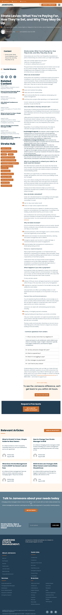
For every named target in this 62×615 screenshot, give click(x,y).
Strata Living (57, 27)
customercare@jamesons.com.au (46, 375)
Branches (34, 578)
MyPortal (26, 220)
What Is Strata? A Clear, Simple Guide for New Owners (11, 113)
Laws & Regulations (47, 27)
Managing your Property (10, 27)
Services (5, 578)
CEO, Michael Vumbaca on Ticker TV (9, 102)
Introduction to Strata (8, 157)
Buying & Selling (6, 177)
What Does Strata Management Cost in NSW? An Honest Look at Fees (10, 138)
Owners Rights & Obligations (26, 27)
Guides (4, 154)
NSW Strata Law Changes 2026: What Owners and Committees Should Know (45, 466)
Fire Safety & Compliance (9, 151)
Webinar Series (6, 148)
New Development (7, 180)
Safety (10, 154)
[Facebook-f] (47, 612)
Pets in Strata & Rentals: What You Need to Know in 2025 (10, 92)
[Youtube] (55, 612)
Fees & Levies (38, 27)
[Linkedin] (51, 612)
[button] (2, 77)
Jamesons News (6, 186)
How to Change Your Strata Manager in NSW (9, 126)
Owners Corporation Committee (7, 167)
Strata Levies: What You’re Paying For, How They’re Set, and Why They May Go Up (11, 57)
